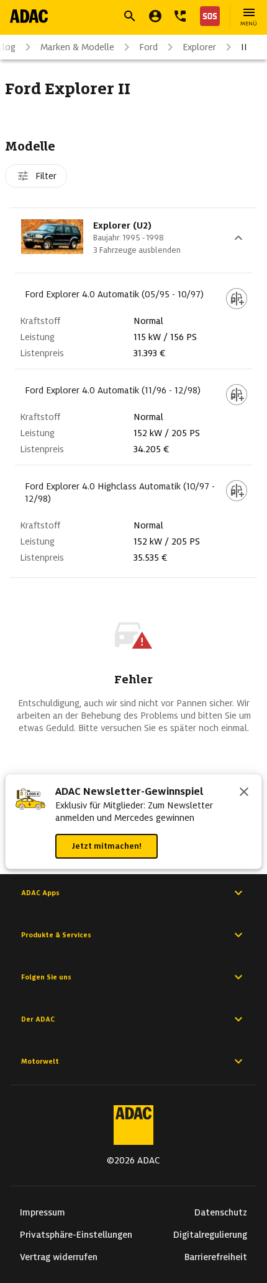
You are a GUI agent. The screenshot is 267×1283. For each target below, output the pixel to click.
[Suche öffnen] (129, 16)
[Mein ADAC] (155, 16)
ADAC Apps (40, 892)
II (244, 47)
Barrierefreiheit (215, 1257)
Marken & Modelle (77, 47)
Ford (148, 47)
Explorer (199, 47)
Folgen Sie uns (46, 977)
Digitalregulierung (210, 1234)
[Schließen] (244, 793)
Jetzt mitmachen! (106, 846)
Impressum (42, 1212)
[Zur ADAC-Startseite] (29, 16)
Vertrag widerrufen (58, 1257)
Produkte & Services (56, 935)
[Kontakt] (180, 16)
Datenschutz (220, 1212)
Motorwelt (40, 1061)
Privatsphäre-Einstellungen (76, 1234)
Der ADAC (38, 1019)
